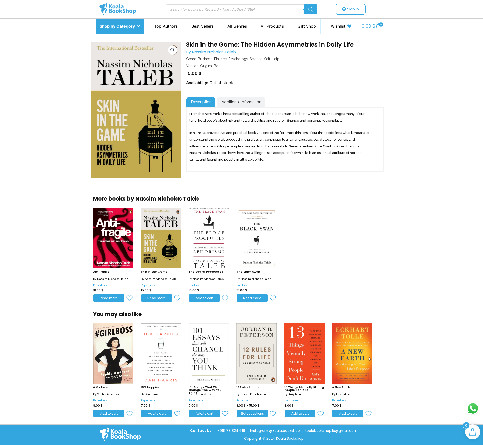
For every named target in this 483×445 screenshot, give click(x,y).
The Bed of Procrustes (206, 272)
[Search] (310, 9)
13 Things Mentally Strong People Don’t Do (304, 388)
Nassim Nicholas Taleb (214, 52)
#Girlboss (101, 387)
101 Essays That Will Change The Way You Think (205, 390)
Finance (220, 59)
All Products (272, 26)
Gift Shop (307, 26)
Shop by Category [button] (117, 26)
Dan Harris (151, 394)
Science (256, 59)
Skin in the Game (154, 272)
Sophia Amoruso (108, 394)
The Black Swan (248, 272)
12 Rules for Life (248, 387)
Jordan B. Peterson (253, 394)
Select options (252, 413)
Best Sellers (202, 26)
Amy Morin (295, 394)
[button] (129, 298)
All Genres (237, 26)
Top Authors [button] (166, 26)
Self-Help (271, 59)
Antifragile (101, 272)
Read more (109, 298)
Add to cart (204, 298)
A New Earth (341, 387)
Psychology (238, 59)
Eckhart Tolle (344, 394)
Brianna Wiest (202, 394)
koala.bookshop (286, 430)
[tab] (200, 102)
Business (205, 59)
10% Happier (150, 387)
